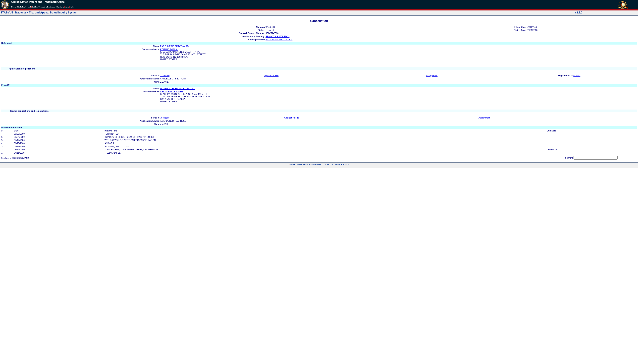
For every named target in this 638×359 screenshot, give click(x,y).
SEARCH (306, 164)
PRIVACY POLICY (342, 164)
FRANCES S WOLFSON (277, 36)
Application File (271, 75)
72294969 (164, 75)
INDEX (299, 164)
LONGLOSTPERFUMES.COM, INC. (177, 88)
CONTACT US (328, 164)
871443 (576, 75)
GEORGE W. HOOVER (171, 91)
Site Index (21, 7)
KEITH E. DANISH (169, 49)
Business (50, 7)
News (67, 7)
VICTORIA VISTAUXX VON (279, 39)
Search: (569, 158)
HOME (292, 164)
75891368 (164, 118)
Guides (35, 7)
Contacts (42, 7)
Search (28, 7)
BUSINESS (316, 164)
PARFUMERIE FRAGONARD (174, 46)
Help (72, 7)
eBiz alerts (59, 7)
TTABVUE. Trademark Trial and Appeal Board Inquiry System (39, 12)
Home (13, 7)
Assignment (431, 75)
